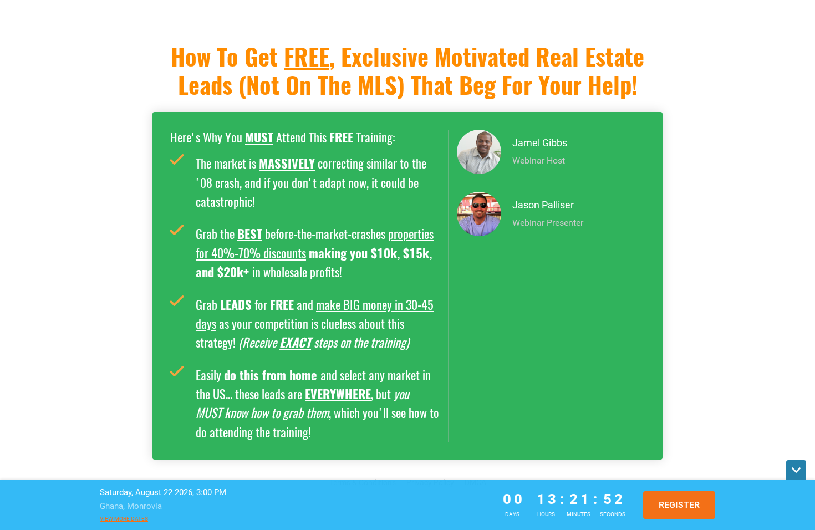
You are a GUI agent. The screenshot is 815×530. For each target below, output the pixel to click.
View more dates (124, 519)
